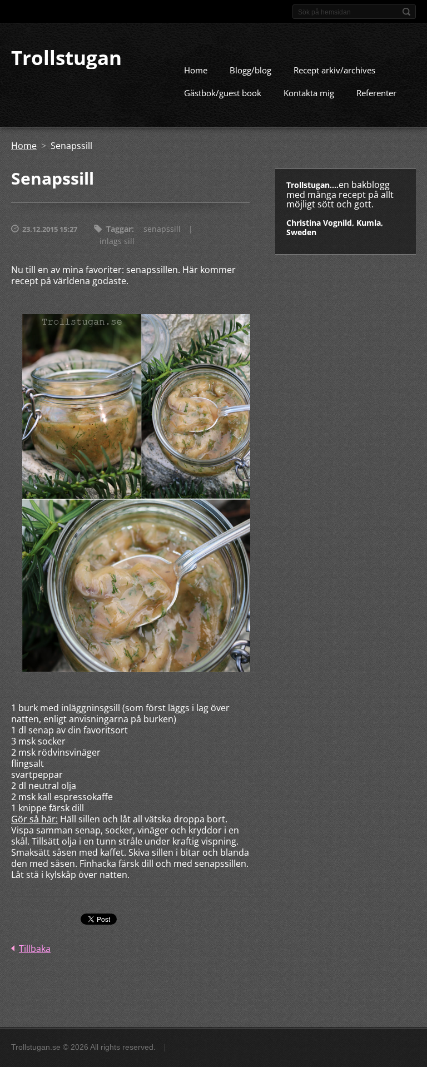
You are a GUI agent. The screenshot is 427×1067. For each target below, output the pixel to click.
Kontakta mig (309, 92)
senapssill (162, 229)
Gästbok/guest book (222, 92)
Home (195, 70)
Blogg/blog (250, 70)
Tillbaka (35, 948)
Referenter (376, 92)
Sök (406, 12)
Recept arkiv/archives (334, 70)
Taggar (119, 229)
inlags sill (117, 241)
